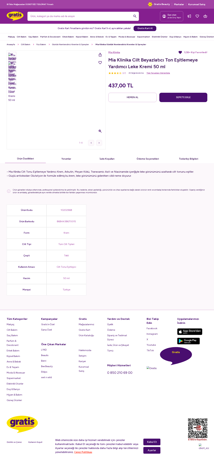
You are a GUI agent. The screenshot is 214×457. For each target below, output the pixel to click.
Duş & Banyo (175, 37)
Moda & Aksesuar (127, 37)
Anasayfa (11, 44)
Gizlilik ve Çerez (14, 442)
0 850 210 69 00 (119, 373)
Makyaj (11, 37)
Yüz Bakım (41, 44)
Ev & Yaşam (111, 37)
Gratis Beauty (162, 4)
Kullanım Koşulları (36, 442)
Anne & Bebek (97, 37)
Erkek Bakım (68, 37)
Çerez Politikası (83, 452)
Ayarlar (152, 450)
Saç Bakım (33, 37)
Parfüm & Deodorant (50, 37)
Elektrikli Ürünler (160, 37)
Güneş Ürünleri (207, 37)
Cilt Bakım (21, 37)
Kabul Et (152, 442)
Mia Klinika (114, 52)
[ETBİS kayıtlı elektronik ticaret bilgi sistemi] (197, 429)
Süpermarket (143, 37)
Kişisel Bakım (82, 37)
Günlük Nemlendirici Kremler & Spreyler (70, 44)
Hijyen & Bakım (190, 37)
